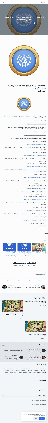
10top (39, 355)
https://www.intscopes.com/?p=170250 (36, 124)
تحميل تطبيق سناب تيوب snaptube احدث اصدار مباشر (13, 351)
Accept (42, 418)
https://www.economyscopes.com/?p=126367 (35, 177)
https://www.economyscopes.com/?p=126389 (35, 220)
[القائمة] (3, 2)
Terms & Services (35, 400)
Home (44, 368)
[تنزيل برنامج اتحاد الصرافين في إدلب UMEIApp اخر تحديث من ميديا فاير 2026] (44, 350)
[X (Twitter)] (29, 280)
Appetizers (17, 370)
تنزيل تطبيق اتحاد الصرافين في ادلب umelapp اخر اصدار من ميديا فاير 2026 (11, 358)
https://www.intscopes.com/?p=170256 (36, 188)
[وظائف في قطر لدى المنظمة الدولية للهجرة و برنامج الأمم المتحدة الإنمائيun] (39, 247)
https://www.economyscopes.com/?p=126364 (35, 135)
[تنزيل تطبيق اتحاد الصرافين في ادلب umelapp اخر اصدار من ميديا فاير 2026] (21, 357)
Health (20, 372)
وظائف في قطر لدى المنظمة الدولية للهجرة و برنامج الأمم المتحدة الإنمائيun (39, 252)
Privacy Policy (43, 400)
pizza (30, 372)
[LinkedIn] (7, 280)
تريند (37, 355)
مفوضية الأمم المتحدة (40, 274)
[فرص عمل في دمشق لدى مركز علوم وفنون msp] (35, 326)
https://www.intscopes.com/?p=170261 (36, 210)
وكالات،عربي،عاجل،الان (32, 355)
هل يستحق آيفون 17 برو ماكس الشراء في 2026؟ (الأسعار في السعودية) (33, 358)
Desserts (25, 372)
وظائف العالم (15, 22)
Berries (8, 374)
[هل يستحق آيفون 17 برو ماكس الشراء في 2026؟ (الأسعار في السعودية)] (44, 357)
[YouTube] (37, 364)
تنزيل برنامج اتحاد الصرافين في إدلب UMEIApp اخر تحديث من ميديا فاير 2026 (33, 351)
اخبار (22, 348)
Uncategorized (38, 348)
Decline (36, 418)
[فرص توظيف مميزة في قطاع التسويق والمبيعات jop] (12, 306)
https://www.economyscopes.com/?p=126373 (35, 199)
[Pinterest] (18, 280)
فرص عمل (19, 22)
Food (34, 374)
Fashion (11, 370)
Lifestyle (39, 374)
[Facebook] (40, 280)
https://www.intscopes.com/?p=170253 (36, 166)
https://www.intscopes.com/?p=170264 (36, 144)
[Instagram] (41, 364)
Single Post (12, 368)
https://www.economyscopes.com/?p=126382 (35, 155)
